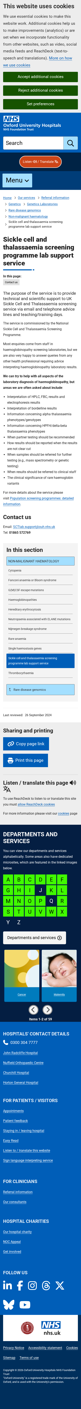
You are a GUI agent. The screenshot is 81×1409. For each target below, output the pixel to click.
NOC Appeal (12, 1242)
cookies (63, 813)
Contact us (11, 282)
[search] (71, 143)
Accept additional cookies (41, 76)
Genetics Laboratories (42, 204)
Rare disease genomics (25, 210)
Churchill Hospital (16, 1073)
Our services (26, 198)
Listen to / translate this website (26, 1150)
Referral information (55, 198)
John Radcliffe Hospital (20, 1053)
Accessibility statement (45, 1348)
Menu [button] (14, 180)
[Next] (48, 1010)
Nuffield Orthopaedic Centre (23, 1063)
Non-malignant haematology (28, 216)
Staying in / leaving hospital (23, 1131)
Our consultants (14, 1202)
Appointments (13, 1111)
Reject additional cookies (40, 90)
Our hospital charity (17, 1232)
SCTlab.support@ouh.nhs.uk (34, 527)
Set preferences (40, 104)
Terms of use (29, 1358)
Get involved (12, 1252)
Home (7, 198)
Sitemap (9, 1358)
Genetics (15, 204)
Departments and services (31, 937)
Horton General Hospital (20, 1083)
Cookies (72, 1348)
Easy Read (10, 1141)
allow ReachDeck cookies (36, 804)
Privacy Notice (13, 1348)
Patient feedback (15, 1121)
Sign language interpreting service (28, 1160)
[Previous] (33, 1010)
